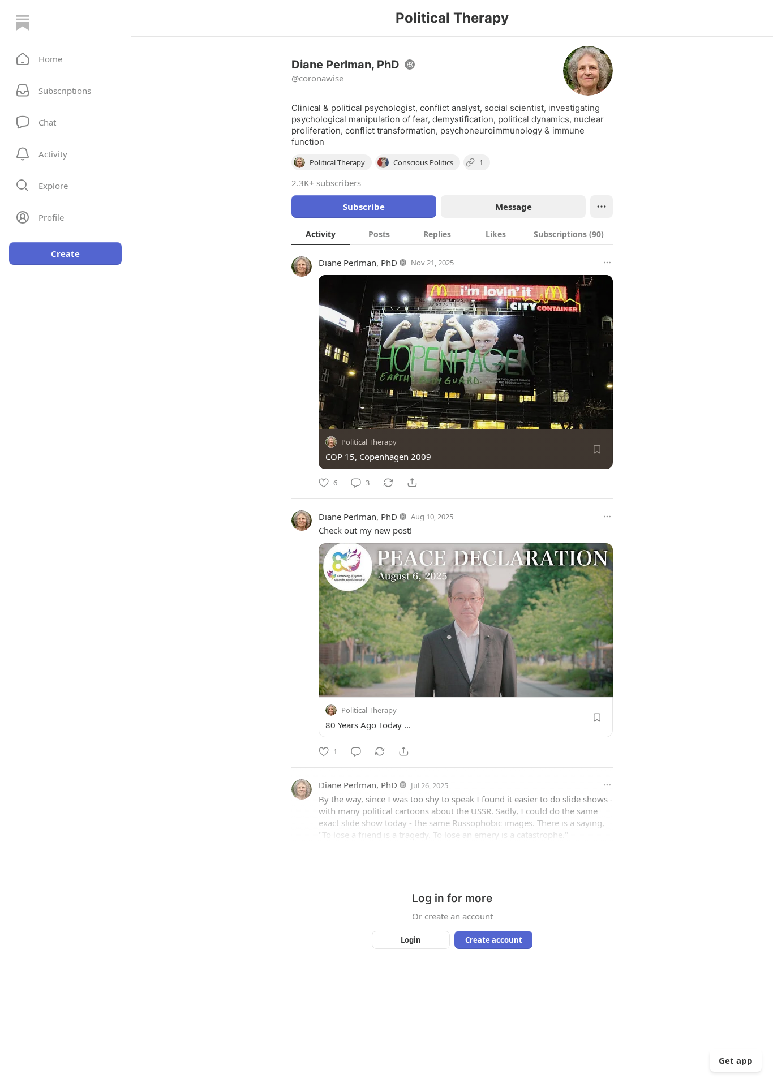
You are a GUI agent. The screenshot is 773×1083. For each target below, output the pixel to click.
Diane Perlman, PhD (358, 262)
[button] (65, 58)
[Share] (412, 483)
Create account (493, 940)
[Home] (22, 22)
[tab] (320, 233)
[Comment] (356, 751)
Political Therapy (369, 442)
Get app (736, 1060)
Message (513, 206)
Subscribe (364, 206)
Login (411, 940)
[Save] (597, 449)
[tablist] (452, 233)
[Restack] (388, 483)
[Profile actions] (601, 206)
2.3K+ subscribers (326, 182)
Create (65, 253)
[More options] (607, 262)
